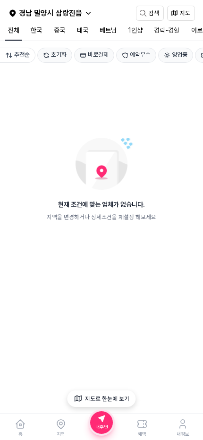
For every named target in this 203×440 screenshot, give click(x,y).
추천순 (22, 54)
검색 (154, 13)
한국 (36, 30)
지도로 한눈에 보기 (107, 398)
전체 (13, 30)
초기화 (59, 54)
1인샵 (135, 30)
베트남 (108, 30)
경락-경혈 (166, 30)
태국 (82, 30)
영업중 (179, 54)
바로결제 (98, 54)
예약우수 (140, 54)
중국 (59, 30)
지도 (185, 13)
